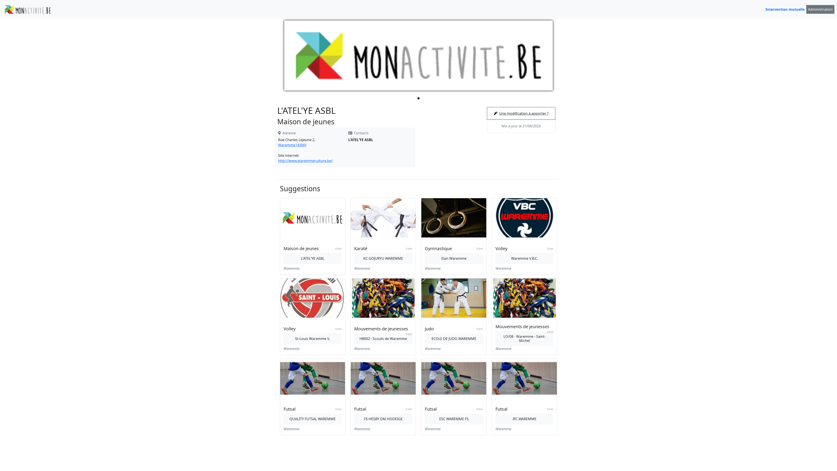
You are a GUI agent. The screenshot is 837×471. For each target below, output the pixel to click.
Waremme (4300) (292, 145)
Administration (820, 9)
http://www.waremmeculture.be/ (305, 160)
